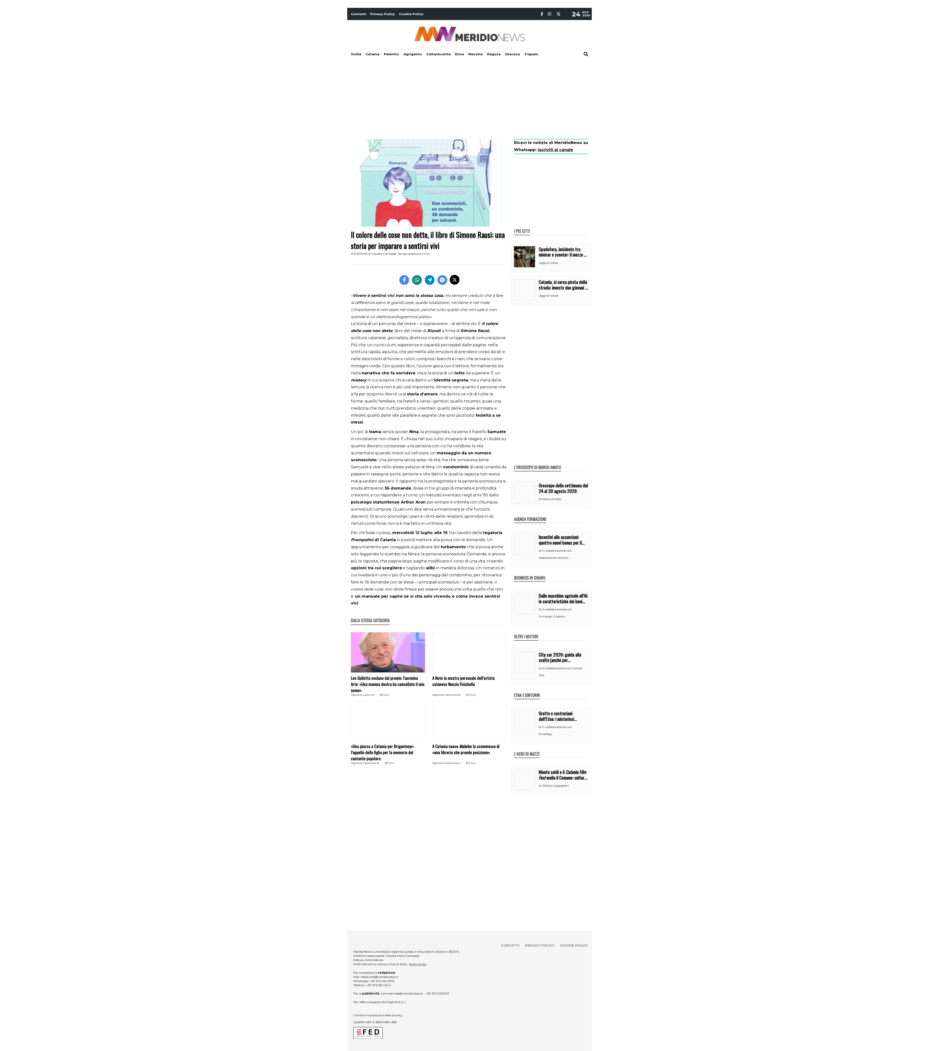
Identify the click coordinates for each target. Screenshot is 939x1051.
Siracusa (512, 54)
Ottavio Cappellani (555, 785)
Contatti (358, 14)
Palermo (391, 54)
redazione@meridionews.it (379, 977)
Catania (373, 54)
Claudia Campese (383, 254)
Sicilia (356, 54)
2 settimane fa (452, 694)
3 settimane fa (452, 763)
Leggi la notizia (548, 263)
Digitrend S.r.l (396, 1002)
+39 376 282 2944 (378, 985)
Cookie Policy (411, 14)
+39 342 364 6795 (382, 981)
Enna (459, 54)
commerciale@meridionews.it (402, 993)
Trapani (531, 54)
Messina (475, 54)
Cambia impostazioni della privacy (377, 1015)
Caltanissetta (438, 54)
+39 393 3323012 (437, 993)
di (540, 499)
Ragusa (494, 54)
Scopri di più (417, 964)
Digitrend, (357, 694)
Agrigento (412, 54)
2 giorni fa (368, 694)
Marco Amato (551, 499)
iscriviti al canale (555, 149)
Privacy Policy (382, 14)
